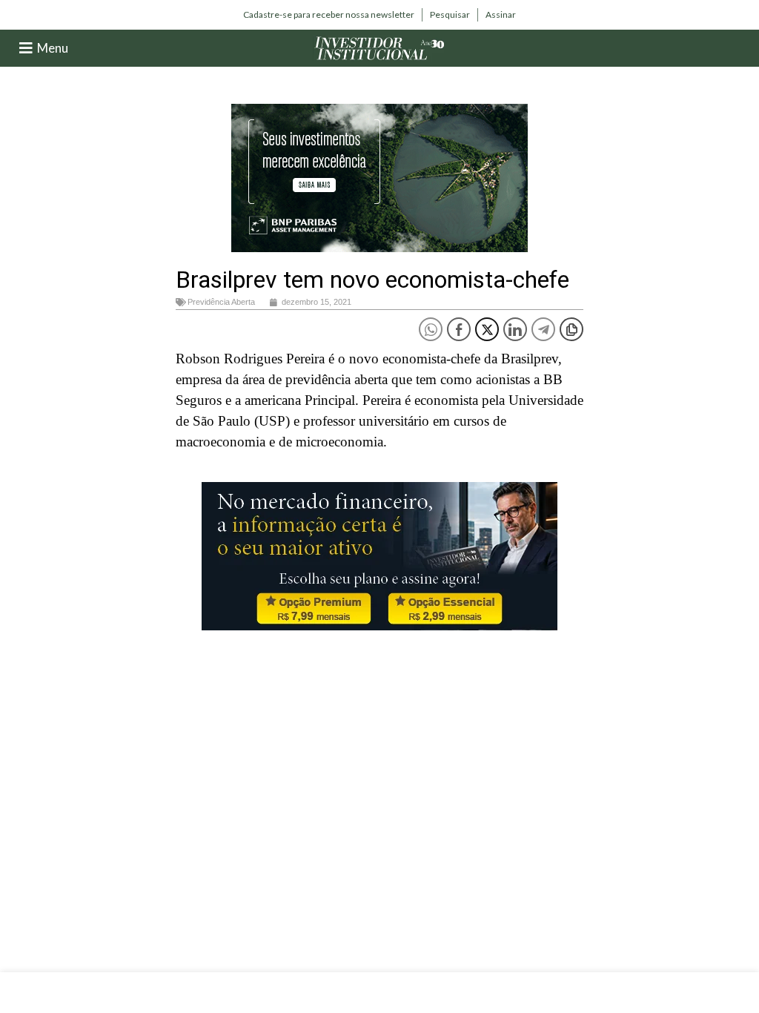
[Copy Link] (571, 329)
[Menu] (26, 48)
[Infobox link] (328, 15)
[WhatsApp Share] (431, 329)
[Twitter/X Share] (487, 329)
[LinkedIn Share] (515, 329)
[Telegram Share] (543, 329)
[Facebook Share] (459, 329)
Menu (52, 48)
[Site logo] (379, 47)
